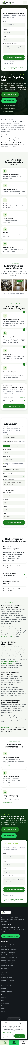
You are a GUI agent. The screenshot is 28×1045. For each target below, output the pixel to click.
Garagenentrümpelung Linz (8, 960)
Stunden (22, 446)
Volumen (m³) (15, 446)
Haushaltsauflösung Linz (7, 946)
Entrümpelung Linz (6, 727)
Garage (13, 637)
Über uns (3, 997)
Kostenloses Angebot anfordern (15, 57)
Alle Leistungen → (5, 968)
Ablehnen (8, 1036)
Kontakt (3, 1011)
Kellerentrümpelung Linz (7, 955)
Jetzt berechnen (15, 522)
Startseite (3, 74)
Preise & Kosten (5, 1003)
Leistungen (10, 74)
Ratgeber (3, 1008)
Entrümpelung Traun (6, 977)
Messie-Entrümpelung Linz (8, 952)
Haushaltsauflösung (7, 663)
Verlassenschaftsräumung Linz (9, 949)
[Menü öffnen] (25, 2)
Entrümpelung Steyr (6, 988)
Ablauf (3, 1000)
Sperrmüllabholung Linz (7, 965)
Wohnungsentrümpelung (8, 661)
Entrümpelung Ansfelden (7, 980)
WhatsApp (10, 101)
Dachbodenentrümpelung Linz (9, 957)
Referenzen (4, 1005)
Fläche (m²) (7, 446)
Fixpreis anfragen (13, 406)
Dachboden (4, 637)
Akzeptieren (20, 1036)
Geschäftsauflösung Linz (7, 963)
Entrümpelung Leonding (7, 975)
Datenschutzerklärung (8, 1032)
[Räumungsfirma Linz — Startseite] (7, 2)
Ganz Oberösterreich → (7, 991)
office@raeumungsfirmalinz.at (11, 927)
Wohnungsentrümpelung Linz (8, 944)
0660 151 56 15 (11, 94)
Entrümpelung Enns (6, 983)
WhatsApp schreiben (11, 936)
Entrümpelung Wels (6, 985)
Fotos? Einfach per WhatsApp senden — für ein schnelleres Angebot (14, 67)
